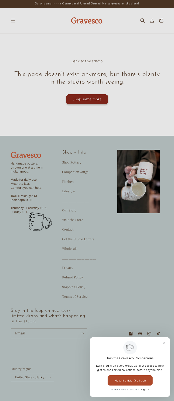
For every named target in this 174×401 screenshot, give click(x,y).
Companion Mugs (75, 172)
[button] (12, 20)
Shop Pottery (71, 162)
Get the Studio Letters (78, 239)
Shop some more (87, 99)
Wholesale (69, 249)
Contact (68, 229)
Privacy (67, 268)
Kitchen (68, 182)
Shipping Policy (74, 287)
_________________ (76, 201)
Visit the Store (72, 220)
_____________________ (79, 258)
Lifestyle (68, 191)
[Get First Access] (82, 333)
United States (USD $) (30, 377)
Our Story (69, 210)
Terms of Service (75, 297)
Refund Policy (72, 277)
